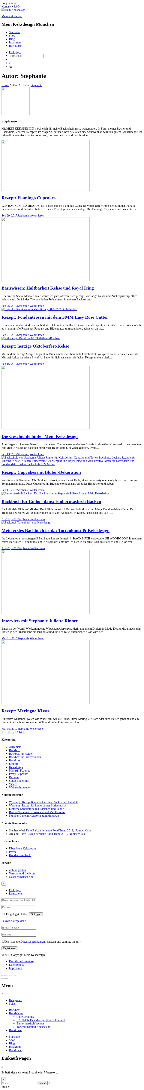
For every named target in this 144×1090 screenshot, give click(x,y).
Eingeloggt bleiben (17, 914)
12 (12, 732)
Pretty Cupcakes (18, 773)
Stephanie (36, 85)
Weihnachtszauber (20, 787)
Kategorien (15, 1000)
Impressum (15, 968)
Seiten (12, 1003)
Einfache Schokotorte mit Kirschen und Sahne (36, 808)
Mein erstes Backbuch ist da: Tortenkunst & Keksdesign (56, 530)
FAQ (17, 6)
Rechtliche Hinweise (21, 961)
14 (20, 732)
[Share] (6, 975)
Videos (13, 784)
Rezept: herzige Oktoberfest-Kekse (35, 346)
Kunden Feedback (20, 855)
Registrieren (16, 893)
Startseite (14, 32)
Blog (12, 39)
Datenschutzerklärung (33, 941)
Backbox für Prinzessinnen (25, 757)
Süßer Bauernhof (19, 780)
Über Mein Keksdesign (23, 848)
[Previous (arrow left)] (3, 978)
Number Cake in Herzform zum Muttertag (34, 815)
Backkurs (14, 760)
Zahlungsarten (17, 870)
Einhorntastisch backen (30, 1023)
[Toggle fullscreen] (10, 975)
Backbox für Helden (21, 753)
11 (9, 732)
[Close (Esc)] (3, 975)
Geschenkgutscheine (21, 876)
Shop (12, 35)
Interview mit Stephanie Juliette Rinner (40, 620)
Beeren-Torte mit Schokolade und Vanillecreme (37, 812)
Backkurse (15, 45)
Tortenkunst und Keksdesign (33, 1026)
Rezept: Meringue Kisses (26, 710)
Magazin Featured (19, 770)
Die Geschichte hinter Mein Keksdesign (40, 436)
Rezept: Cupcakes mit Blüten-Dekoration (41, 472)
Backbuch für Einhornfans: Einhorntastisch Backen (51, 501)
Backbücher (16, 1013)
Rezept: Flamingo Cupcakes (29, 197)
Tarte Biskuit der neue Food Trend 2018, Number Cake (58, 830)
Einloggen (15, 52)
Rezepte (14, 777)
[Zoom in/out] (14, 975)
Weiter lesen (37, 215)
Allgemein (15, 746)
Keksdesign (16, 767)
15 (24, 732)
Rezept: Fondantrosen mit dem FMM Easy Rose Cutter (55, 317)
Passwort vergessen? (14, 921)
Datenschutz (16, 964)
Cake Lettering (25, 1016)
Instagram (15, 42)
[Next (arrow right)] (6, 978)
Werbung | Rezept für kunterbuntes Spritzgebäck (37, 805)
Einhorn (14, 763)
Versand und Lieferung (22, 873)
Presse (12, 851)
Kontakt (6, 6)
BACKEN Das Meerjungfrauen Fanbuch (40, 1020)
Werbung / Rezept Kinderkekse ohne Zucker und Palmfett (43, 802)
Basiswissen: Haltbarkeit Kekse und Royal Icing (48, 288)
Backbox (14, 750)
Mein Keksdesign (12, 16)
